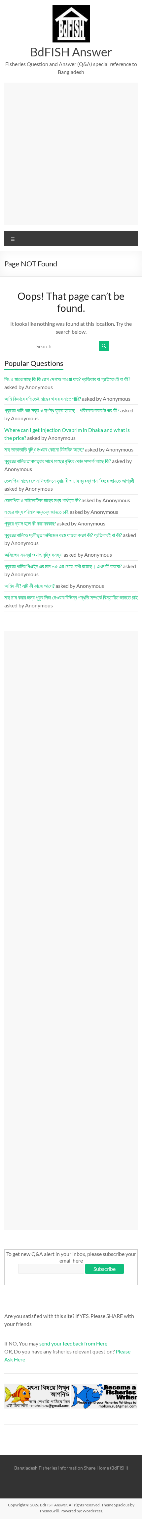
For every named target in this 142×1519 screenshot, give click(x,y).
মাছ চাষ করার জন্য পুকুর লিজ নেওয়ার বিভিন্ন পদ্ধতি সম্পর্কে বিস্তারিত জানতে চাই (71, 597)
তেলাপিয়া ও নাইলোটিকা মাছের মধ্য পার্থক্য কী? (42, 500)
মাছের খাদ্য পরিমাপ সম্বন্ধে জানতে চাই (36, 512)
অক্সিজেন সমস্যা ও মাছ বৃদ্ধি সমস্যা (33, 554)
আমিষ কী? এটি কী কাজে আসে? (29, 586)
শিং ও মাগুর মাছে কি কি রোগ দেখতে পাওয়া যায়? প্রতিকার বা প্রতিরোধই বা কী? (67, 379)
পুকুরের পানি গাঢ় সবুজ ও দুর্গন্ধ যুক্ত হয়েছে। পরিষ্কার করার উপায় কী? (61, 410)
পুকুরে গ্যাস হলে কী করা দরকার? (30, 523)
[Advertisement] (71, 154)
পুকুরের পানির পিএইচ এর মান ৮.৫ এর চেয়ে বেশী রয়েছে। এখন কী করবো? (63, 566)
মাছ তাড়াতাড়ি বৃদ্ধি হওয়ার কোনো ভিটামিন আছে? (44, 449)
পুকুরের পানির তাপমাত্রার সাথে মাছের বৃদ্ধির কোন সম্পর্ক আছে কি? (57, 461)
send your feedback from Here (73, 1343)
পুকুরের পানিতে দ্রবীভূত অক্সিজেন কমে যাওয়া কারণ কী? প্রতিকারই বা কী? (63, 535)
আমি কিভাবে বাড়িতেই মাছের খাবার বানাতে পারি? (42, 398)
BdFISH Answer (71, 51)
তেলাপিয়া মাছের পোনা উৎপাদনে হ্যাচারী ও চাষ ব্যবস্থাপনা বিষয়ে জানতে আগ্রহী (69, 480)
